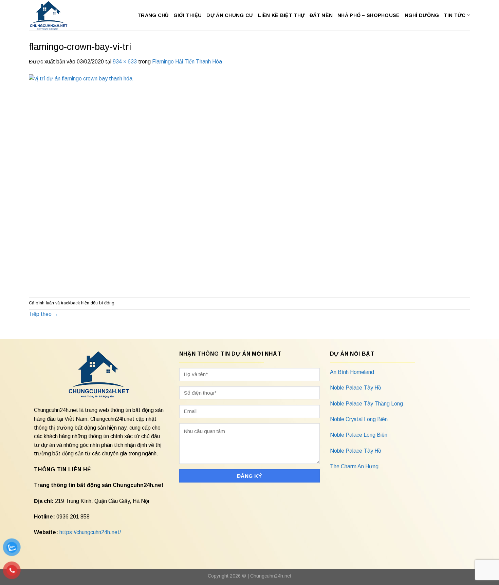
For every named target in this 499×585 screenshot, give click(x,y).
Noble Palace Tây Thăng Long (366, 404)
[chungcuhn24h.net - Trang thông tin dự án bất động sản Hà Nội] (52, 15)
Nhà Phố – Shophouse (368, 15)
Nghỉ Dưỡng (422, 15)
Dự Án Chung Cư (229, 15)
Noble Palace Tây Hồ (355, 388)
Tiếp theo (43, 314)
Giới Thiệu (187, 15)
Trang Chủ (153, 15)
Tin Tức (454, 15)
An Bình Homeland (352, 372)
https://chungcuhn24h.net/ (90, 532)
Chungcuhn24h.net (270, 576)
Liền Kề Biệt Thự (281, 15)
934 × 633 (125, 61)
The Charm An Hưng (354, 466)
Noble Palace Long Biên (358, 435)
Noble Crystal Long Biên (359, 419)
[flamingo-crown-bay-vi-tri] (187, 181)
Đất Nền (321, 15)
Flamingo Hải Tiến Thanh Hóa (187, 61)
